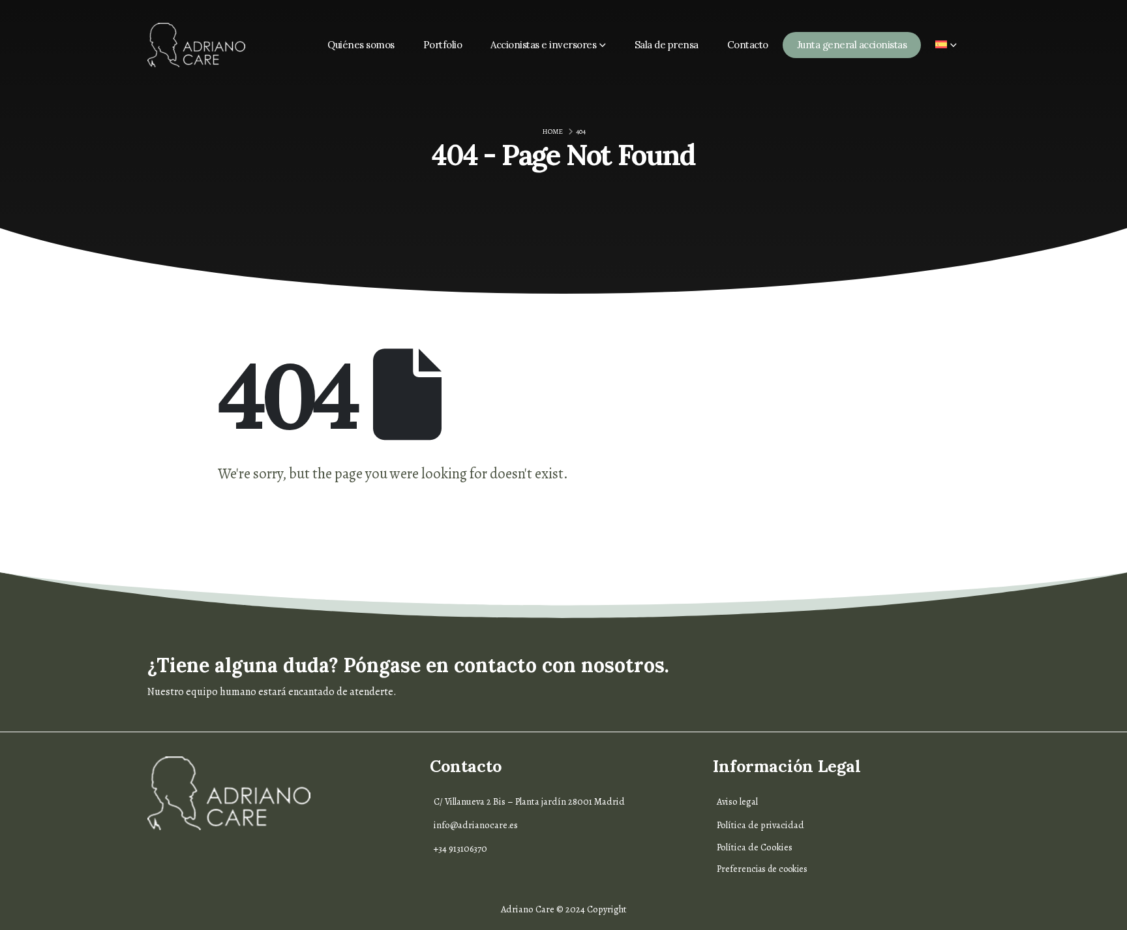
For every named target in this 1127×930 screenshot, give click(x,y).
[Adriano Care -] (196, 45)
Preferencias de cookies (762, 869)
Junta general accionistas (852, 45)
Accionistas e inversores (543, 45)
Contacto (747, 45)
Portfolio (442, 45)
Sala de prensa (667, 45)
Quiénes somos (361, 45)
